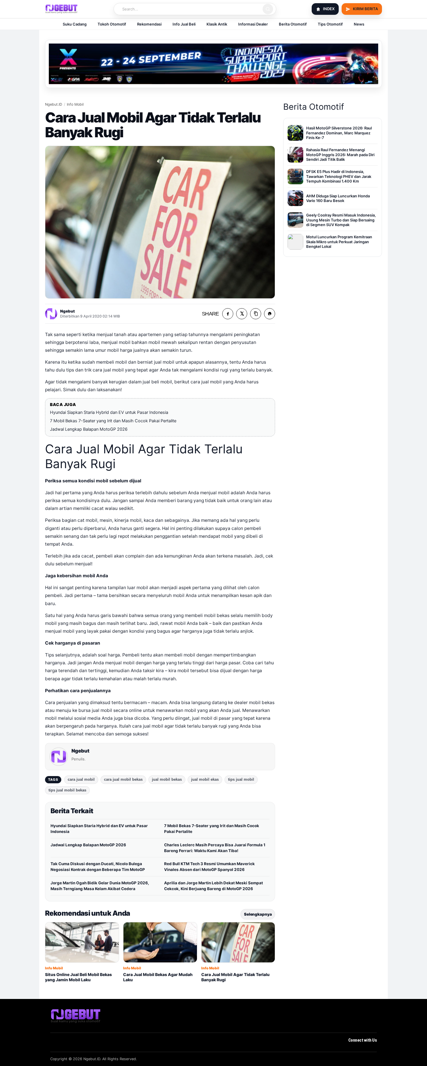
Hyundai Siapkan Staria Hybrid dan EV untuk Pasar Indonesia (109, 412)
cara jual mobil (81, 780)
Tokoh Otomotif (112, 24)
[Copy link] (255, 313)
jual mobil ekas (205, 780)
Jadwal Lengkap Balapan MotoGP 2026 (89, 429)
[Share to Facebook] (227, 313)
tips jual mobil (241, 780)
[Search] (268, 9)
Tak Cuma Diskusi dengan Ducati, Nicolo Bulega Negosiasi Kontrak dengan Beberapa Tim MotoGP (98, 866)
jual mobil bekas (167, 780)
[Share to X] (241, 313)
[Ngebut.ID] (75, 1016)
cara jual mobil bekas (123, 780)
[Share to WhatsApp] (269, 313)
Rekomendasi (149, 24)
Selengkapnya (258, 914)
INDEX (329, 8)
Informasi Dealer (253, 24)
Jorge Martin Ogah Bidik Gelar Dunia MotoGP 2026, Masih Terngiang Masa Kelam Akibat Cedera (100, 886)
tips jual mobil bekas (67, 790)
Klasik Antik (217, 24)
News (359, 24)
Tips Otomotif (330, 24)
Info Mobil (75, 104)
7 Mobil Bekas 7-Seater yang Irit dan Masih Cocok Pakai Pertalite (113, 420)
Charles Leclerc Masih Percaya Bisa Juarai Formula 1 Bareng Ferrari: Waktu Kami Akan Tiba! (214, 848)
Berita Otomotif (293, 24)
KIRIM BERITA (365, 8)
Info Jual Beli (184, 24)
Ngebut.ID (53, 104)
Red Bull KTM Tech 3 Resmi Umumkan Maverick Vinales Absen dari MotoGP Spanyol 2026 (209, 866)
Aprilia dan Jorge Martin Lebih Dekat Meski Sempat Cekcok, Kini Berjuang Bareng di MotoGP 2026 (213, 886)
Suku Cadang (75, 24)
